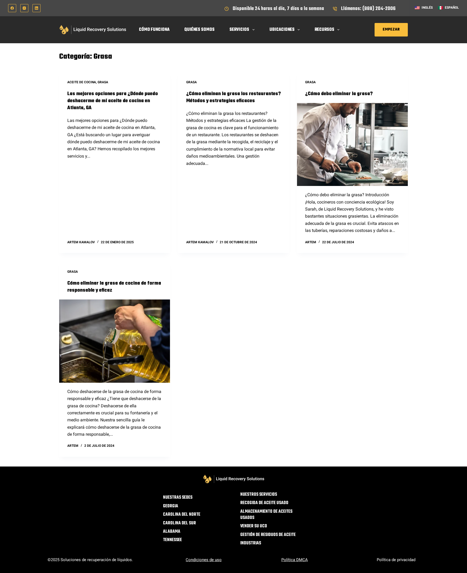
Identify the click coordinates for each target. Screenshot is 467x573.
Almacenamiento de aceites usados (266, 515)
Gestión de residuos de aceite (268, 535)
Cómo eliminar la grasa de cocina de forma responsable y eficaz (114, 286)
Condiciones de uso (204, 559)
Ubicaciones (282, 29)
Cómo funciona (154, 29)
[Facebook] (12, 8)
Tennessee (172, 540)
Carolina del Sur (179, 523)
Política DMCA (294, 559)
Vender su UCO (253, 526)
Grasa (103, 82)
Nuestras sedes (177, 498)
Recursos (324, 29)
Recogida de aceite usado (264, 503)
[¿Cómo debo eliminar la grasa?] (352, 144)
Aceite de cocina (81, 82)
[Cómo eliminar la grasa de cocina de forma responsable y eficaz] (114, 341)
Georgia (170, 506)
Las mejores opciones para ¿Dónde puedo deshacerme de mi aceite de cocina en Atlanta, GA (112, 101)
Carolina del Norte (181, 515)
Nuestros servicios (258, 495)
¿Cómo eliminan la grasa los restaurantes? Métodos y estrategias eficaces (233, 97)
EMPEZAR (391, 29)
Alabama (171, 532)
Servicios (239, 29)
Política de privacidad (396, 559)
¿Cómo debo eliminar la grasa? (339, 94)
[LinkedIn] (36, 8)
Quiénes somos (199, 29)
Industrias (250, 543)
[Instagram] (24, 8)
